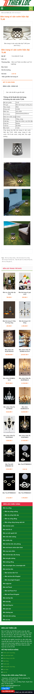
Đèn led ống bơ (8, 605)
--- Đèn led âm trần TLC (10, 572)
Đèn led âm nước (8, 526)
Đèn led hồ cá (7, 529)
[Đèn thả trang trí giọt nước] (25, 281)
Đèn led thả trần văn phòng (12, 544)
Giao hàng (5, 661)
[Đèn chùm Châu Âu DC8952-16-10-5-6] (25, 338)
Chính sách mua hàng (9, 652)
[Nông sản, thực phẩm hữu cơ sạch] (17, 3)
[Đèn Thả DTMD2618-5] (25, 481)
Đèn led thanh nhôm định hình (13, 547)
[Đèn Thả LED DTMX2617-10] (9, 453)
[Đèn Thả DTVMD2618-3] (9, 481)
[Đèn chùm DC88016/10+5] (25, 395)
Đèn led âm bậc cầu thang (11, 554)
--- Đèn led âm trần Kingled (11, 576)
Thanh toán (6, 664)
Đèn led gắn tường (9, 558)
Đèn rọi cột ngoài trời (10, 533)
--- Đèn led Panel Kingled (11, 594)
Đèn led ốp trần (8, 598)
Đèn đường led (8, 612)
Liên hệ (5, 672)
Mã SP (3, 56)
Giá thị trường (6, 70)
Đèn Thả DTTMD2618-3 (24, 464)
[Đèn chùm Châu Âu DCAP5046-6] (9, 424)
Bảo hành (4, 67)
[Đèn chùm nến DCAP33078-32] (9, 338)
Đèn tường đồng (8, 562)
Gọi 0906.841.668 (7, 691)
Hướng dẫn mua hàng (9, 666)
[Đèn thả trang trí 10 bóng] (25, 309)
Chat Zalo (5, 688)
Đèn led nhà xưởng (9, 616)
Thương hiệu (5, 62)
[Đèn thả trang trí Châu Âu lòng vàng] (9, 309)
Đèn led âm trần (8, 569)
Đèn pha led (7, 609)
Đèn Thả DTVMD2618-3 (9, 493)
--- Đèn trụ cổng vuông (10, 511)
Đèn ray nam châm (9, 551)
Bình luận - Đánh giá (10, 86)
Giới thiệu (5, 669)
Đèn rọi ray (6, 619)
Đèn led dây (7, 601)
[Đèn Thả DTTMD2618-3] (25, 453)
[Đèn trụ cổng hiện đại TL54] (9, 281)
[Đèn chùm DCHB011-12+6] (9, 367)
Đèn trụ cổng (7, 508)
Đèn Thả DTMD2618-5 (25, 493)
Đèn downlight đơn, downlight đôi (14, 565)
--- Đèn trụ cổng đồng (10, 518)
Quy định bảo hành (8, 655)
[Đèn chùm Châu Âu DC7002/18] (9, 395)
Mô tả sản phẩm (9, 82)
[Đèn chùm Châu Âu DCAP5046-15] (25, 367)
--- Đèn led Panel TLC (10, 590)
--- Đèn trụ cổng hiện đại (11, 515)
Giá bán (3, 73)
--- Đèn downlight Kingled (11, 580)
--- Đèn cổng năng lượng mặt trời (13, 522)
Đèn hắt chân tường (9, 536)
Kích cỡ (3, 59)
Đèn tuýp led (7, 583)
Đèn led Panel (7, 587)
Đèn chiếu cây (7, 540)
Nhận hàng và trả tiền (9, 658)
